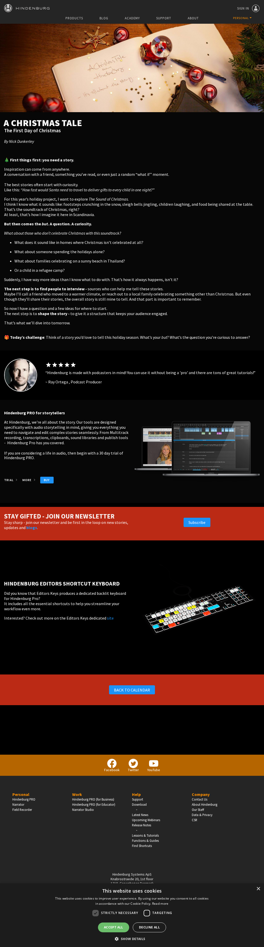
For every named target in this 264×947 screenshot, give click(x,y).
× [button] (258, 889)
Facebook (112, 770)
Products (74, 18)
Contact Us (199, 799)
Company (201, 794)
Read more (160, 903)
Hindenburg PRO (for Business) (93, 799)
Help (136, 794)
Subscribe (196, 522)
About (193, 18)
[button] (132, 938)
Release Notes (141, 825)
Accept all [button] (113, 927)
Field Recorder (22, 810)
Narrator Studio (83, 810)
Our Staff (198, 810)
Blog (104, 18)
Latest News (140, 815)
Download (139, 804)
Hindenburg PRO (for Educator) (93, 804)
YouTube (153, 770)
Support (163, 18)
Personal (20, 794)
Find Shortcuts (142, 846)
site (110, 618)
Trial (9, 480)
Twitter (133, 770)
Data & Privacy (202, 815)
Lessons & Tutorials (145, 835)
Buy (47, 480)
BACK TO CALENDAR (132, 690)
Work (77, 794)
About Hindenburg (204, 804)
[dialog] (132, 915)
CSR (194, 820)
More (27, 480)
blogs (31, 527)
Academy (132, 18)
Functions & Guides (145, 840)
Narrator (18, 804)
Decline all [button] (149, 927)
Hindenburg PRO (23, 799)
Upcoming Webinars (146, 820)
